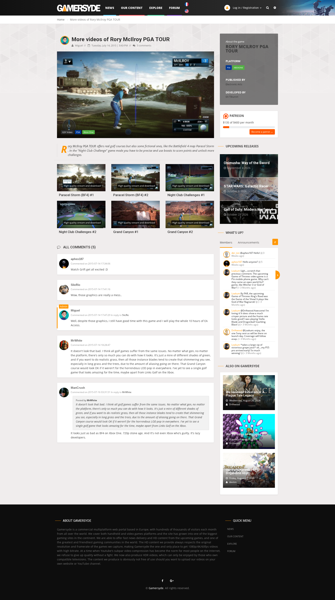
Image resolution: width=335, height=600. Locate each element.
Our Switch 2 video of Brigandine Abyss (241, 471)
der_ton (235, 253)
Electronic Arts (234, 84)
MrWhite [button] (126, 392)
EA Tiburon (232, 96)
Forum (174, 8)
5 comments (143, 45)
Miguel (78, 45)
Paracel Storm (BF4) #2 (130, 195)
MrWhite (76, 340)
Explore (155, 8)
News (109, 8)
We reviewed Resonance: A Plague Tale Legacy (245, 393)
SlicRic (75, 284)
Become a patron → (262, 131)
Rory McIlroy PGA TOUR (82, 146)
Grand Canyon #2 (180, 232)
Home (61, 19)
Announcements (248, 242)
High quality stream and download (82, 185)
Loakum (235, 270)
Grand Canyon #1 (126, 232)
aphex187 (77, 259)
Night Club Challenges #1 (186, 195)
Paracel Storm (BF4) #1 (76, 195)
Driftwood (236, 330)
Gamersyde (156, 588)
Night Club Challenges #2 (77, 232)
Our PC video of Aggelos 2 (245, 434)
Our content (131, 8)
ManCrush (78, 387)
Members (226, 242)
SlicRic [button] (125, 315)
